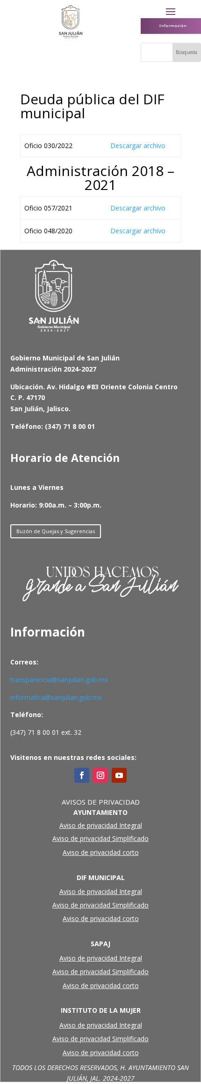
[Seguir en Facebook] (81, 775)
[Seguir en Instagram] (100, 775)
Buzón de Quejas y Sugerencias (55, 531)
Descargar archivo (137, 145)
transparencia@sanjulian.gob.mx (59, 679)
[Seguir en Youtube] (119, 775)
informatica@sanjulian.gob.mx (55, 697)
